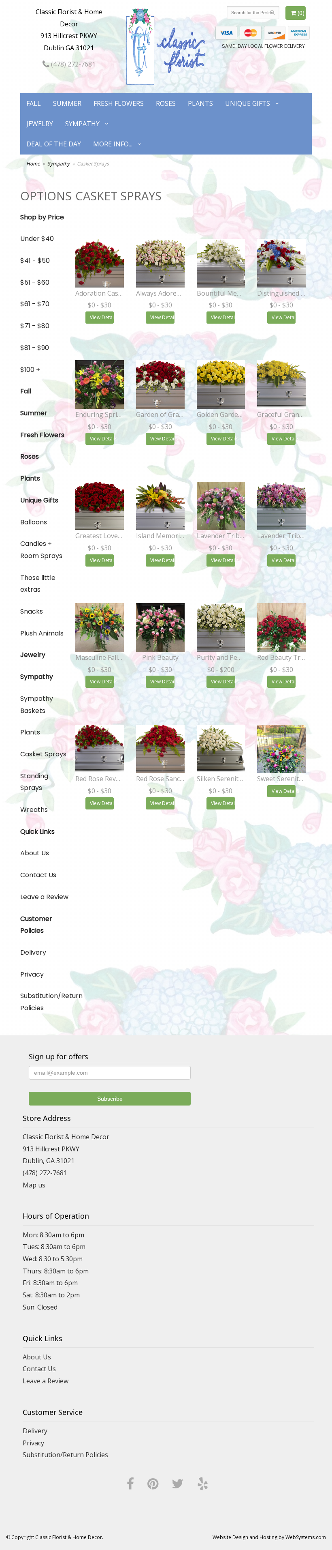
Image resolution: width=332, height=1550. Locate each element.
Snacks (31, 611)
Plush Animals (42, 633)
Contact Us (38, 875)
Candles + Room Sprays (41, 549)
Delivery (33, 952)
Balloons (33, 522)
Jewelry (39, 123)
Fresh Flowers (119, 103)
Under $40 (37, 238)
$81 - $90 (34, 347)
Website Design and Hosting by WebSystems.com (269, 1537)
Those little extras (37, 584)
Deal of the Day (53, 144)
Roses (166, 103)
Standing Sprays (34, 782)
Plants (200, 103)
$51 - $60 (34, 282)
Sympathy (82, 123)
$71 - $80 (34, 326)
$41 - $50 (35, 260)
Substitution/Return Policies (44, 1002)
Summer (67, 103)
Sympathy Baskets (36, 704)
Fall (33, 103)
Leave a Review (44, 897)
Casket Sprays (43, 754)
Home (33, 163)
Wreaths (34, 809)
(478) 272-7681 (72, 64)
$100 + (30, 369)
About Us (34, 853)
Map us (34, 1185)
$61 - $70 (34, 304)
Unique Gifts (247, 103)
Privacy (32, 974)
